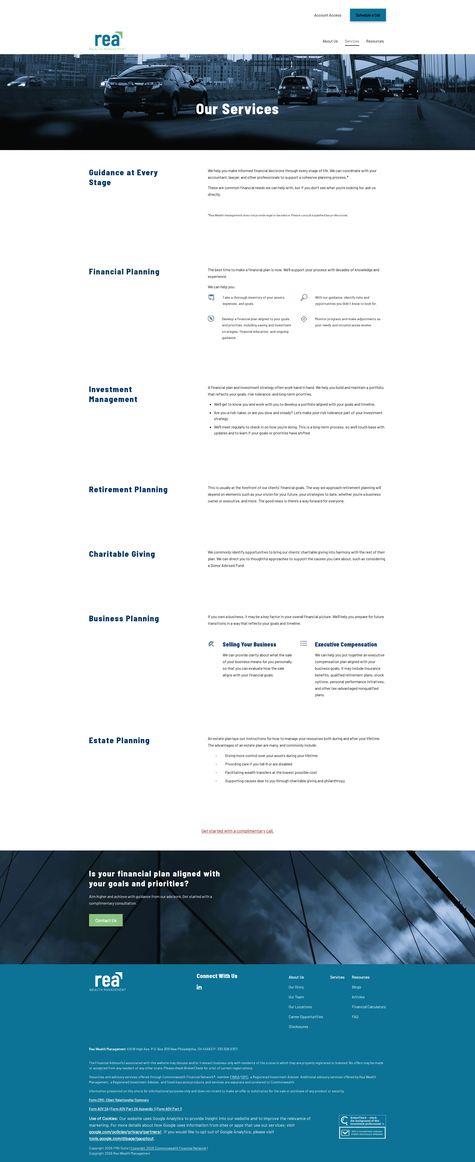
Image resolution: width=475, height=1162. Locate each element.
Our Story (296, 986)
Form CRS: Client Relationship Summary (119, 1100)
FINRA (234, 1077)
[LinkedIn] (199, 986)
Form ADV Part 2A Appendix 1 (133, 1109)
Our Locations (300, 1006)
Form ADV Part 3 (169, 1109)
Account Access (327, 15)
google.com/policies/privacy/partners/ (125, 1131)
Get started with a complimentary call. (237, 830)
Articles (358, 996)
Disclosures (298, 1026)
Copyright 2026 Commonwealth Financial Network (168, 1148)
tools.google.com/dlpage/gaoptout (121, 1138)
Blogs (356, 986)
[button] (330, 41)
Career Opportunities (306, 1016)
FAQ (355, 1016)
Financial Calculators (369, 1006)
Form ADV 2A (99, 1109)
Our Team (296, 996)
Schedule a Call (368, 15)
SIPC (244, 1077)
